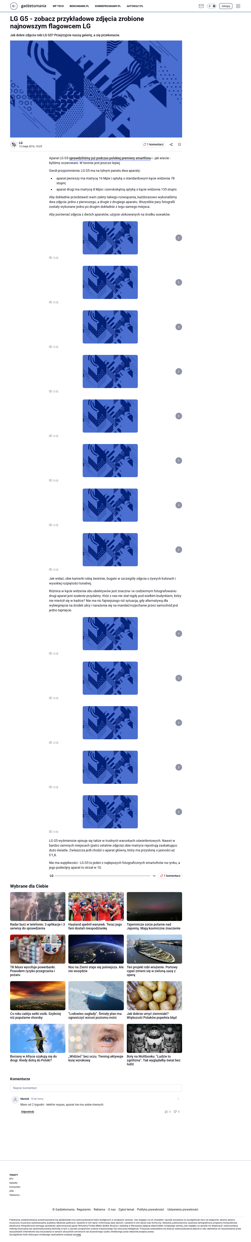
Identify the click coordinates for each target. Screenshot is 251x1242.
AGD (11, 1191)
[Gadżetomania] (36, 6)
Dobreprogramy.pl (108, 6)
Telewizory (14, 1195)
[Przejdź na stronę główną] (14, 8)
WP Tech (58, 6)
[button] (211, 6)
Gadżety (13, 1183)
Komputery (14, 1187)
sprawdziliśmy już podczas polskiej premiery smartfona (110, 158)
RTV (11, 1179)
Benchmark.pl (79, 6)
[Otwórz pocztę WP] (201, 6)
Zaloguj (226, 6)
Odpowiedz (27, 1111)
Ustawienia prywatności (182, 1209)
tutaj (78, 1234)
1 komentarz (155, 144)
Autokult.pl (135, 6)
